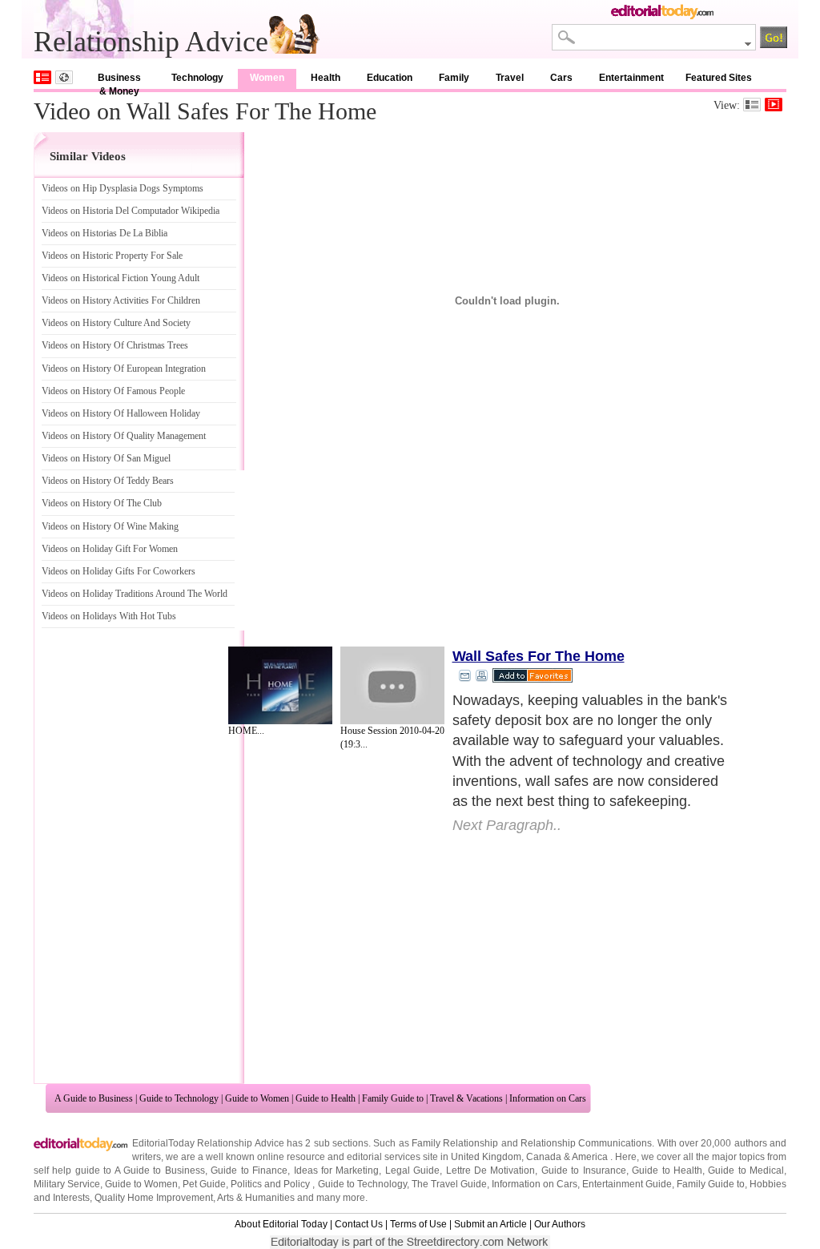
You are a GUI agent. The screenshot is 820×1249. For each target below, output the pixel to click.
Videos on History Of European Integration (124, 368)
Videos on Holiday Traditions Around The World (134, 593)
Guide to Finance (249, 1170)
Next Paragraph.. (506, 825)
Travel (510, 77)
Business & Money (119, 80)
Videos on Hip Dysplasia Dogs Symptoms (122, 188)
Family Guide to (393, 1098)
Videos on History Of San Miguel (106, 458)
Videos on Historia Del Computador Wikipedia (130, 210)
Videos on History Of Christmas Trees (115, 345)
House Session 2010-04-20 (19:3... (392, 737)
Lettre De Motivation (491, 1170)
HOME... (246, 730)
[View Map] (64, 77)
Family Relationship (455, 1143)
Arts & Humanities (256, 1197)
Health (325, 77)
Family (454, 77)
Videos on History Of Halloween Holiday (121, 413)
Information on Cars (547, 1098)
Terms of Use (418, 1224)
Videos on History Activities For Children (121, 300)
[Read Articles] (752, 104)
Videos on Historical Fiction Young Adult (120, 278)
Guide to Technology (179, 1098)
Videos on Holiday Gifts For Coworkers (118, 571)
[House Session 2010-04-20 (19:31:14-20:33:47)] (392, 686)
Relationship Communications (586, 1143)
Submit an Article (490, 1224)
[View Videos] (773, 104)
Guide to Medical (746, 1170)
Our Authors (559, 1224)
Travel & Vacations (466, 1098)
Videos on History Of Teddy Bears (108, 480)
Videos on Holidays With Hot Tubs (109, 616)
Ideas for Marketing (337, 1170)
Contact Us (359, 1224)
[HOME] (280, 686)
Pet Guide (204, 1184)
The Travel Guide (449, 1184)
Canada (543, 1156)
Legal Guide (412, 1170)
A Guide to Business (93, 1098)
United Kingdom (486, 1156)
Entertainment (631, 77)
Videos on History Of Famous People (113, 391)
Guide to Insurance (583, 1170)
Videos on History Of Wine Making (110, 526)
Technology (197, 77)
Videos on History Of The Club (102, 503)
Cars (561, 77)
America (590, 1156)
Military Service (67, 1184)
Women (267, 77)
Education (389, 77)
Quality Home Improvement (153, 1197)
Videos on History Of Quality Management (124, 435)
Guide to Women (257, 1098)
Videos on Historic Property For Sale (112, 255)
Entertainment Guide (627, 1184)
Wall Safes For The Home (538, 656)
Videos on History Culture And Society (116, 322)
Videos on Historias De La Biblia (104, 233)
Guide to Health (325, 1098)
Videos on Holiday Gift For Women (110, 548)
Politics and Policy (271, 1184)
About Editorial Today (281, 1224)
